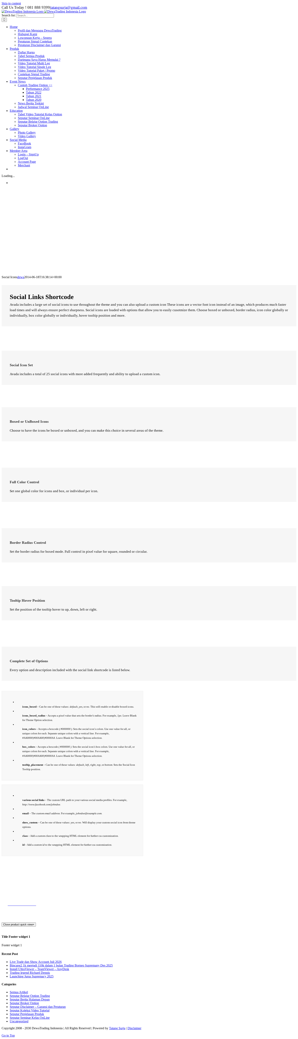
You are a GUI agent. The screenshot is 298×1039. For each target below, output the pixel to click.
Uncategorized (19, 1021)
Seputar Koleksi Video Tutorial (29, 1010)
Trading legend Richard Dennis (30, 972)
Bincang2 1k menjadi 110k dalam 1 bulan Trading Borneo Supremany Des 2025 (61, 965)
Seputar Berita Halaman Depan (30, 999)
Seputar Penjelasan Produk (27, 1014)
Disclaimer (134, 1028)
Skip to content (11, 3)
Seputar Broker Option (24, 1003)
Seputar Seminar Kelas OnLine (30, 1017)
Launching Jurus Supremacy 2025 (32, 976)
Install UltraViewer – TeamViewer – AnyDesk (39, 969)
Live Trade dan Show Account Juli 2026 (36, 961)
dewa (20, 277)
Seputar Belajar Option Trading (30, 995)
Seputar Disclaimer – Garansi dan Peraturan (38, 1006)
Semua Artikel (19, 992)
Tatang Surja (117, 1028)
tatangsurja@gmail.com (68, 7)
